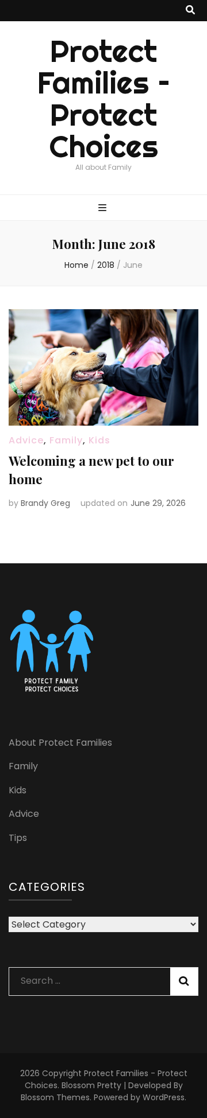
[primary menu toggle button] (103, 208)
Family (66, 440)
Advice (26, 440)
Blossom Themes (55, 1097)
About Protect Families (60, 742)
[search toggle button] (190, 10)
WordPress (164, 1097)
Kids (99, 440)
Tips (18, 837)
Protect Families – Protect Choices (103, 99)
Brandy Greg (45, 503)
